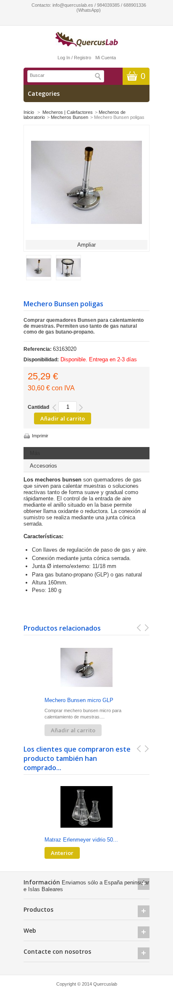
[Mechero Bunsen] (38, 278)
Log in (64, 57)
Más (35, 453)
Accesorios (43, 466)
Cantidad (38, 407)
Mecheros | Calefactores (67, 112)
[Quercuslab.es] (86, 39)
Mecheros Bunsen (69, 117)
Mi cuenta (105, 57)
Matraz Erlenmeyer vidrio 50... (81, 840)
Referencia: (38, 349)
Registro (82, 57)
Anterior (62, 853)
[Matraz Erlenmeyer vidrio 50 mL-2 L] (86, 807)
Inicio (29, 112)
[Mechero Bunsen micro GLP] (86, 668)
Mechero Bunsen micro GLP (79, 700)
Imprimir (40, 435)
